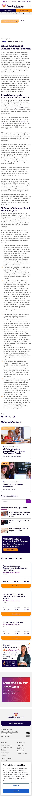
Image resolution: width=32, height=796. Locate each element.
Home (2, 13)
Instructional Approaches (16, 456)
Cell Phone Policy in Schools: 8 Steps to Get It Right (18, 529)
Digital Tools (13, 489)
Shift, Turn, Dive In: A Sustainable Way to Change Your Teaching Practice (14, 451)
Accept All (17, 790)
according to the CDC (16, 108)
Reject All (17, 784)
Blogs (16, 13)
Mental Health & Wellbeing (10, 21)
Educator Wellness (8, 428)
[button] (23, 1)
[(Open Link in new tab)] (16, 544)
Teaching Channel (13, 41)
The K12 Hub (9, 13)
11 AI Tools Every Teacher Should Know (13, 485)
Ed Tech (5, 463)
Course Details (17, 585)
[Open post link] (16, 435)
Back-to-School (6, 456)
